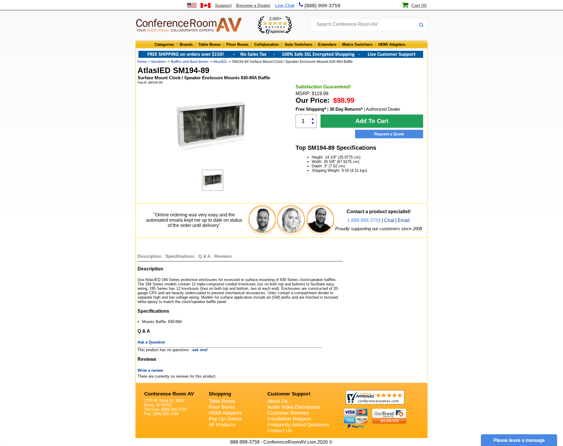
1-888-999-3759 (364, 220)
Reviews (223, 256)
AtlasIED (220, 62)
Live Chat (284, 5)
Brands (186, 44)
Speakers (158, 62)
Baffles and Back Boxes (189, 62)
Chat (389, 220)
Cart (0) (419, 5)
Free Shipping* (311, 109)
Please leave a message (519, 440)
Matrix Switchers (357, 44)
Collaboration (266, 44)
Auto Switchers (298, 44)
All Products (222, 425)
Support (223, 5)
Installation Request (289, 419)
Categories (164, 44)
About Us (277, 401)
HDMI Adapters (391, 44)
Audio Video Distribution (293, 407)
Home (142, 62)
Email (404, 220)
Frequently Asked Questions (298, 425)
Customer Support (289, 394)
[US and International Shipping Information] (199, 5)
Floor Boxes (237, 44)
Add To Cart (372, 121)
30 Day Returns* (346, 109)
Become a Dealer (253, 5)
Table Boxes (210, 44)
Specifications (179, 256)
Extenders (327, 44)
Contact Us (279, 430)
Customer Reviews (288, 413)
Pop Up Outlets (225, 419)
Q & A (205, 256)
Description (149, 256)
